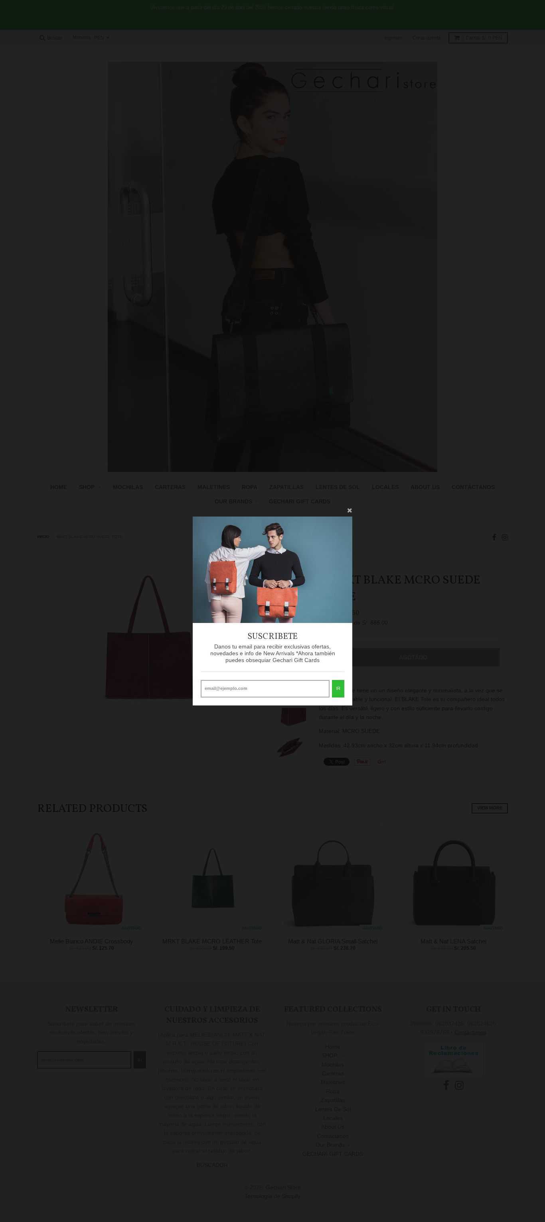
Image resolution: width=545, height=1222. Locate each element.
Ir (338, 688)
